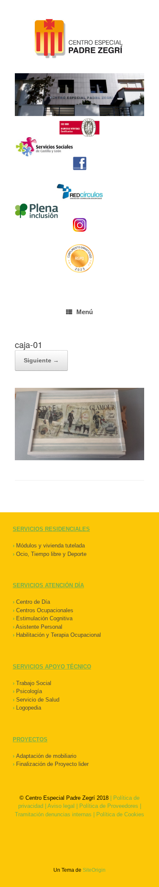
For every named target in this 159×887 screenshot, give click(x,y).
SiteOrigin (94, 870)
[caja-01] (79, 458)
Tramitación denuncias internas (53, 814)
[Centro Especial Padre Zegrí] (79, 40)
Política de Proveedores (108, 806)
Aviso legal (61, 806)
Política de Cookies (120, 814)
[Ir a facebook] (79, 163)
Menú (84, 311)
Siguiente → (41, 360)
